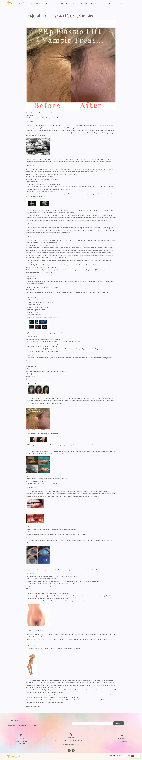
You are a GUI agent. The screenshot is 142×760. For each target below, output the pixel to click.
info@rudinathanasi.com (71, 745)
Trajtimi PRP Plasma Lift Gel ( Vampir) (59, 15)
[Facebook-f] (69, 750)
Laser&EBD (65, 3)
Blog (101, 3)
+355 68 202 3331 (122, 742)
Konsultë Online (90, 3)
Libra (80, 3)
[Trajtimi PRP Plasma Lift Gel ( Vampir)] (71, 65)
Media (73, 3)
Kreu (30, 3)
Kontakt (108, 3)
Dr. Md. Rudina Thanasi (33, 706)
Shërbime (55, 3)
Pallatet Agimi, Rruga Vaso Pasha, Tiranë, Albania (71, 741)
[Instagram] (73, 750)
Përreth (37, 3)
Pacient (46, 3)
